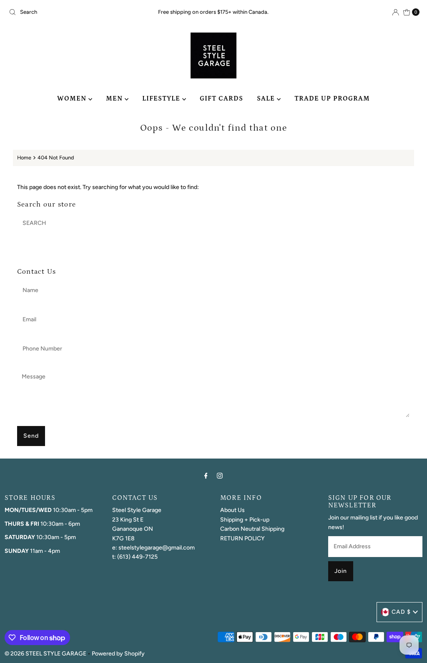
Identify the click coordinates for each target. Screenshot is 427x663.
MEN (115, 98)
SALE (267, 98)
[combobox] (72, 12)
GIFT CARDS (221, 98)
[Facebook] (206, 475)
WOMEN (72, 98)
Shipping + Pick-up (244, 519)
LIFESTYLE (162, 98)
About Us (232, 510)
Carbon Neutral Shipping (252, 528)
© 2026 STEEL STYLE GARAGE (45, 653)
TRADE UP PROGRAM (332, 98)
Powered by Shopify (118, 653)
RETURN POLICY (242, 538)
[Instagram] (220, 475)
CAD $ (401, 611)
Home (24, 157)
